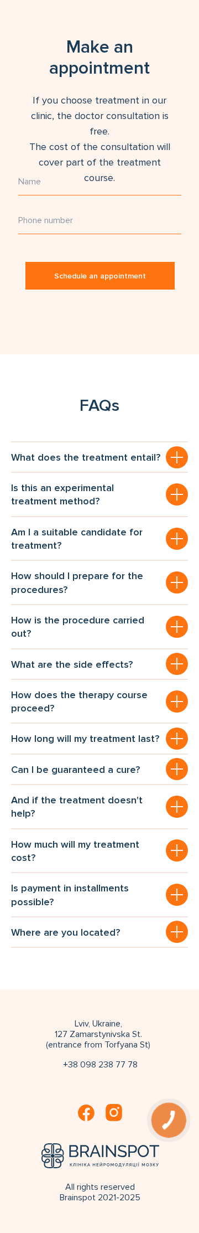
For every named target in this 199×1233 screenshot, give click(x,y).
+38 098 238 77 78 (100, 1064)
